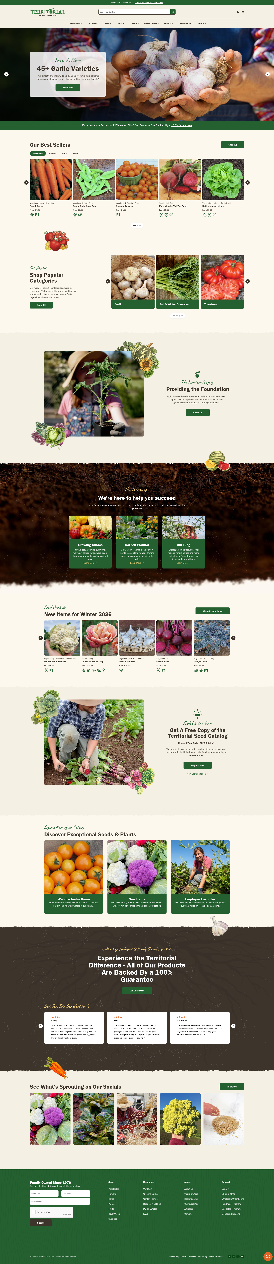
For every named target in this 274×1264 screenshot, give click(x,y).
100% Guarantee (181, 125)
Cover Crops (114, 1213)
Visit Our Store (191, 1193)
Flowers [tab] (52, 153)
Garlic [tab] (64, 153)
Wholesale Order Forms (233, 1198)
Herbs (111, 1198)
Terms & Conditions (188, 1257)
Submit (40, 1222)
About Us (188, 1188)
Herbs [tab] (75, 153)
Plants (111, 1203)
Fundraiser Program (231, 1203)
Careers (188, 1213)
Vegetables (113, 1188)
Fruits (111, 1208)
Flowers (112, 1193)
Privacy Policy (174, 1257)
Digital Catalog (150, 1208)
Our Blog (147, 1188)
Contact (225, 1188)
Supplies (112, 1218)
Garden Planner (150, 1198)
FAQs (145, 1213)
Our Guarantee (191, 1203)
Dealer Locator (191, 1198)
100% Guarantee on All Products (149, 2)
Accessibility (202, 1257)
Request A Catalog (152, 1203)
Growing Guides (150, 1193)
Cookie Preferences (216, 1257)
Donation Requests (231, 1213)
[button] (134, 225)
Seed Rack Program (231, 1208)
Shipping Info (228, 1193)
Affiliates (188, 1208)
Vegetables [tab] (38, 153)
